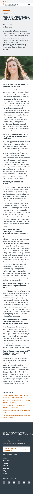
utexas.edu (6, 1)
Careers (5, 473)
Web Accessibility (16, 441)
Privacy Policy (6, 441)
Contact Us (6, 468)
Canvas (5, 458)
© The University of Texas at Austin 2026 (14, 443)
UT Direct (5, 463)
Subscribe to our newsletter (10, 449)
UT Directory (6, 465)
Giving (4, 471)
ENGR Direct (6, 460)
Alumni (5, 13)
